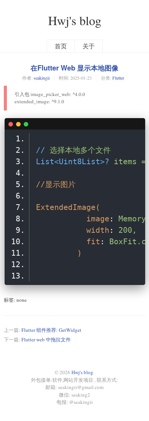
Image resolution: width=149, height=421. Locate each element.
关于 (89, 46)
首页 (61, 46)
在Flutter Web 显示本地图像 (74, 68)
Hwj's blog (74, 20)
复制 (136, 123)
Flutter (118, 78)
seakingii (42, 78)
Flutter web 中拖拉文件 (46, 339)
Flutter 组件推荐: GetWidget (51, 330)
